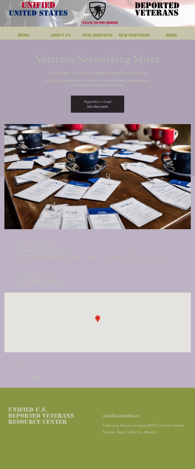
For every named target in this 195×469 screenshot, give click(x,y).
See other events (97, 106)
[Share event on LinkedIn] (38, 377)
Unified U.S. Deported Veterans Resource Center (41, 416)
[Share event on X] (28, 377)
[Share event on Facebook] (19, 377)
